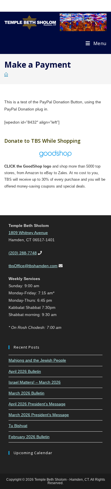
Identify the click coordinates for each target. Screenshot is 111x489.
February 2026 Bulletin (29, 436)
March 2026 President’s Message (39, 414)
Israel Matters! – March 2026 (35, 382)
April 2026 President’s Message (37, 404)
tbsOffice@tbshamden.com (33, 265)
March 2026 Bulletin (26, 393)
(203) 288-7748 (23, 253)
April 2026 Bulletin (25, 371)
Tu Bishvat (18, 425)
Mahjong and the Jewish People (37, 360)
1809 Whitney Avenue (28, 232)
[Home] (6, 75)
